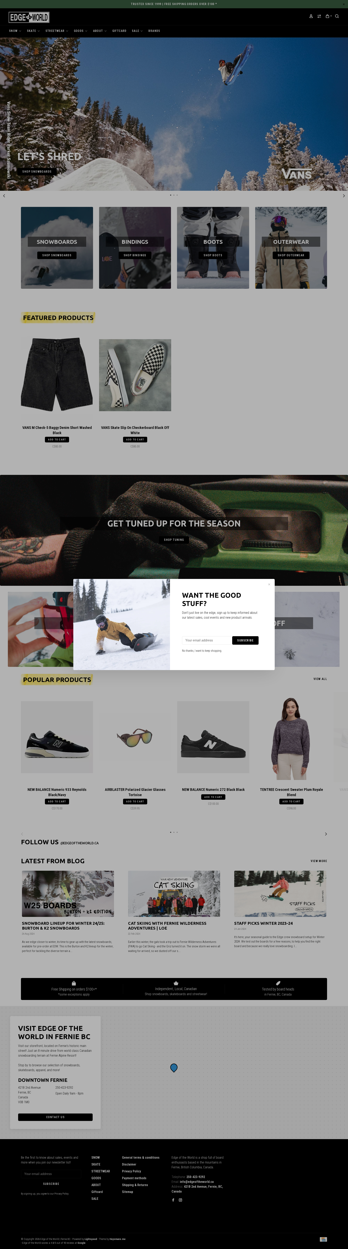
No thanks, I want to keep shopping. (202, 650)
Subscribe (245, 640)
